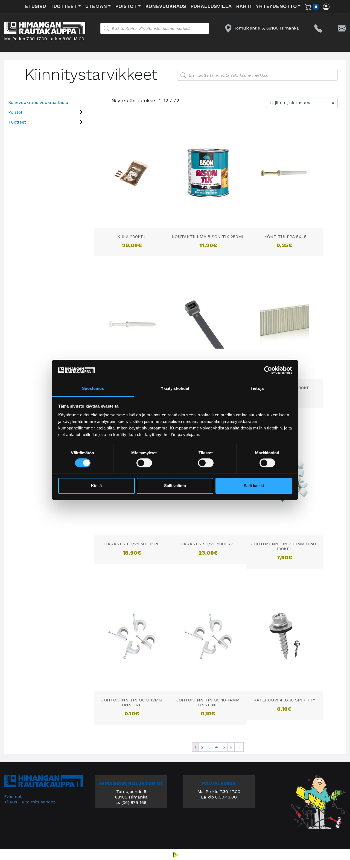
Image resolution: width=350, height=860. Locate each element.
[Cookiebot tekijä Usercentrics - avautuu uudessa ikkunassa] (268, 370)
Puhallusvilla (211, 6)
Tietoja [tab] (257, 388)
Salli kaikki (254, 485)
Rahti (244, 6)
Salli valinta (175, 485)
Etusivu (35, 6)
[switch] (144, 463)
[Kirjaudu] (326, 6)
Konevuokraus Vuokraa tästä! (38, 102)
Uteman (96, 6)
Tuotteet (63, 6)
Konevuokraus (165, 6)
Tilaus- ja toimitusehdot (29, 802)
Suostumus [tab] (93, 388)
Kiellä (96, 485)
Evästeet (13, 796)
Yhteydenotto (276, 6)
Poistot (126, 6)
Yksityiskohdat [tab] (175, 388)
